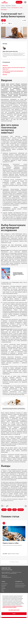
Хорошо (14, 613)
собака (14, 509)
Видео (3, 589)
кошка (9, 509)
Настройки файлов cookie (14, 609)
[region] (14, 605)
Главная (2, 5)
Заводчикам (8, 5)
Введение (5, 65)
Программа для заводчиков (20, 585)
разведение (20, 509)
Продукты (3, 586)
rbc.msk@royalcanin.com (6, 577)
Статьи (8, 7)
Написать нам (4, 575)
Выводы (5, 74)
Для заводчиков (5, 583)
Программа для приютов (19, 586)
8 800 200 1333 (6, 568)
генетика (4, 509)
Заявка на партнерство (19, 583)
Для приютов (4, 585)
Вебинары (3, 588)
